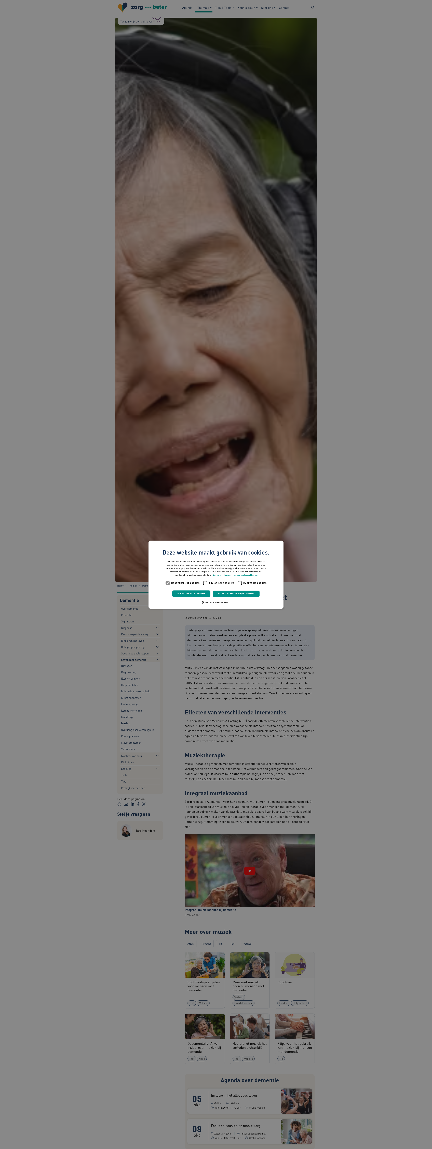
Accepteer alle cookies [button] (191, 593)
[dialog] (216, 575)
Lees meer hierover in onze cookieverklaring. (235, 574)
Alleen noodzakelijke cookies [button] (236, 593)
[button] (216, 602)
